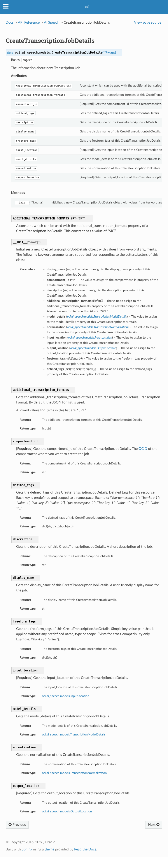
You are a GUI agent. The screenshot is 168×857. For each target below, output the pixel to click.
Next (152, 824)
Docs (10, 22)
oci (87, 7)
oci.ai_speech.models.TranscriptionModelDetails (73, 734)
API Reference (29, 22)
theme (49, 849)
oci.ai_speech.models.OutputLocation (67, 811)
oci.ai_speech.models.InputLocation (65, 696)
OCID (142, 448)
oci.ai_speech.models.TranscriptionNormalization (74, 773)
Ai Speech (51, 22)
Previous (19, 824)
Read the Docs (85, 849)
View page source (147, 22)
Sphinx (27, 849)
